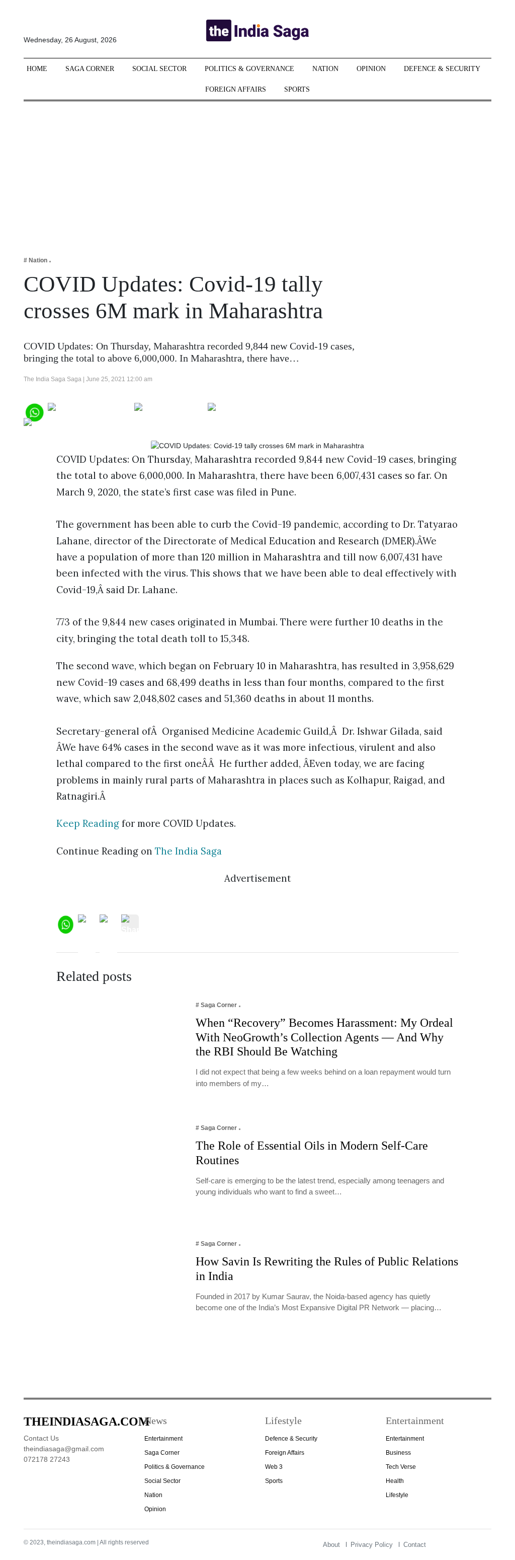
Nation (325, 69)
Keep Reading (87, 823)
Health (395, 1480)
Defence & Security (442, 69)
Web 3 (274, 1466)
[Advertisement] (257, 171)
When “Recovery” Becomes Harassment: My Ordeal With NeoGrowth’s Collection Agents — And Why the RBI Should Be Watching (324, 1037)
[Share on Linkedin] (63, 426)
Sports (297, 89)
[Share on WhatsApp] (34, 411)
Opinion (371, 69)
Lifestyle (397, 1495)
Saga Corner (89, 69)
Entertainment (163, 1438)
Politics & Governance (249, 69)
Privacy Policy (372, 1544)
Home (37, 69)
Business (398, 1452)
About (331, 1544)
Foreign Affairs (235, 89)
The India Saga (188, 851)
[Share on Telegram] (248, 411)
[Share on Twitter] (169, 411)
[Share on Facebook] (89, 411)
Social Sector (159, 69)
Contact (414, 1544)
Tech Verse (401, 1466)
